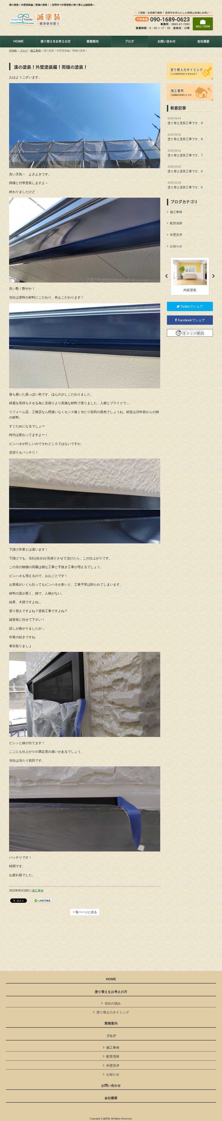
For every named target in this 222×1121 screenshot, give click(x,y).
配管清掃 (176, 223)
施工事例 (35, 50)
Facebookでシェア (191, 320)
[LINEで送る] (42, 900)
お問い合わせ (111, 1085)
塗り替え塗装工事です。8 (185, 137)
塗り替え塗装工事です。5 (185, 185)
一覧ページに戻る (85, 912)
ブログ (24, 50)
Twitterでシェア (191, 306)
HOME (13, 50)
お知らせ (176, 246)
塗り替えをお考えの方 (111, 991)
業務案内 (111, 1023)
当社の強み (112, 1003)
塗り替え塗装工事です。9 (185, 121)
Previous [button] (166, 276)
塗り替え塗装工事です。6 (185, 169)
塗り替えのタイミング (112, 1012)
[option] (190, 276)
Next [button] (213, 276)
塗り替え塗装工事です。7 (185, 153)
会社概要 (111, 1098)
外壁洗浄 (176, 234)
